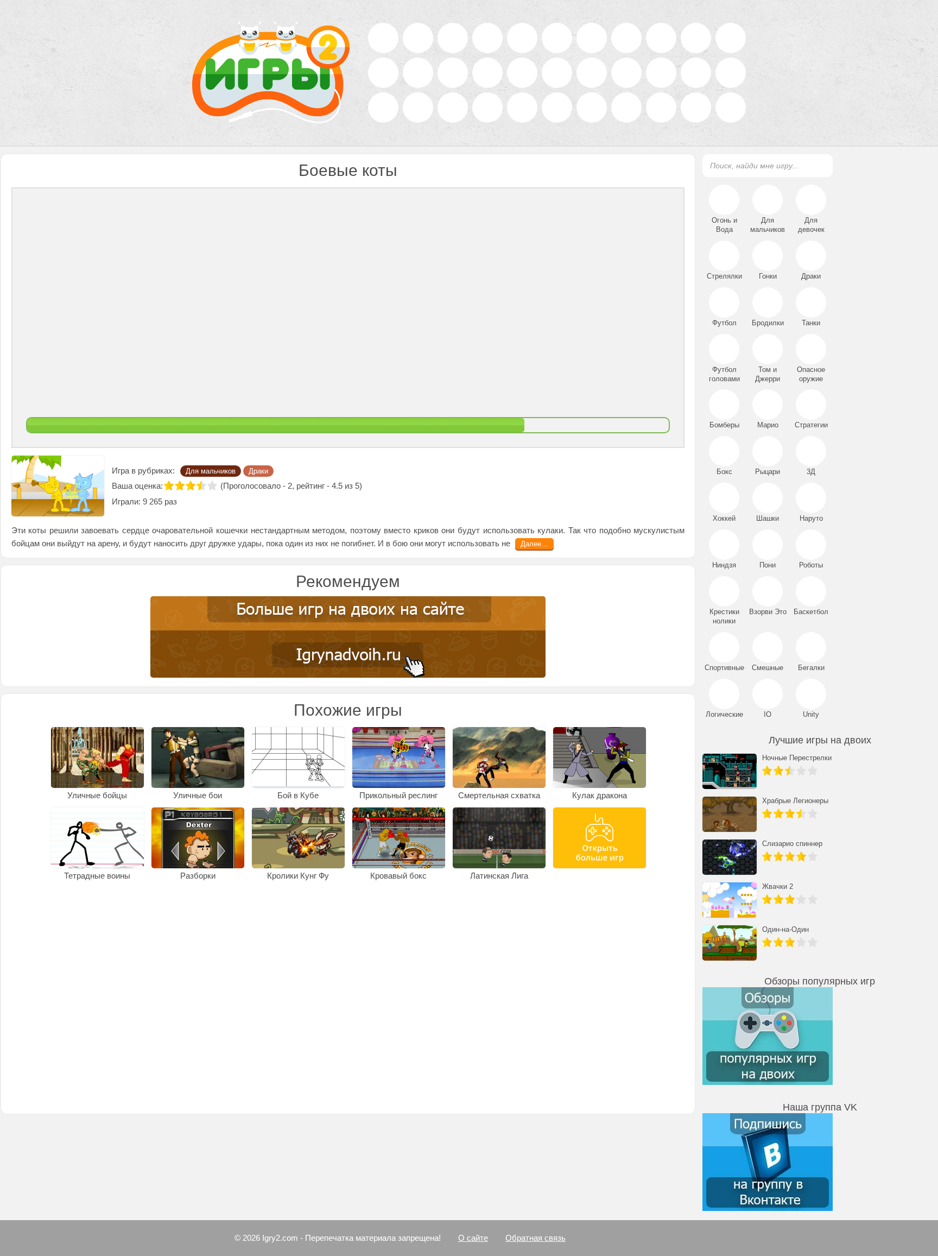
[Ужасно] (169, 485)
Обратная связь (535, 1237)
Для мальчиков (211, 471)
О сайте (473, 1237)
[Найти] (818, 165)
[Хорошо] (201, 485)
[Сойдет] (190, 485)
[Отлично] (212, 485)
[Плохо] (180, 485)
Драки (258, 471)
